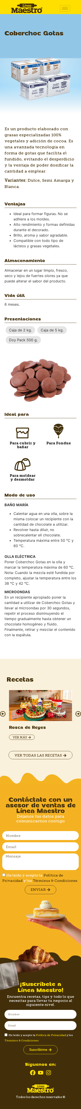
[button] (3, 714)
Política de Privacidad (51, 1035)
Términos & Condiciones (55, 881)
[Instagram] (48, 1072)
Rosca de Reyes (27, 728)
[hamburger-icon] (65, 8)
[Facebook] (33, 1072)
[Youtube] (40, 1072)
